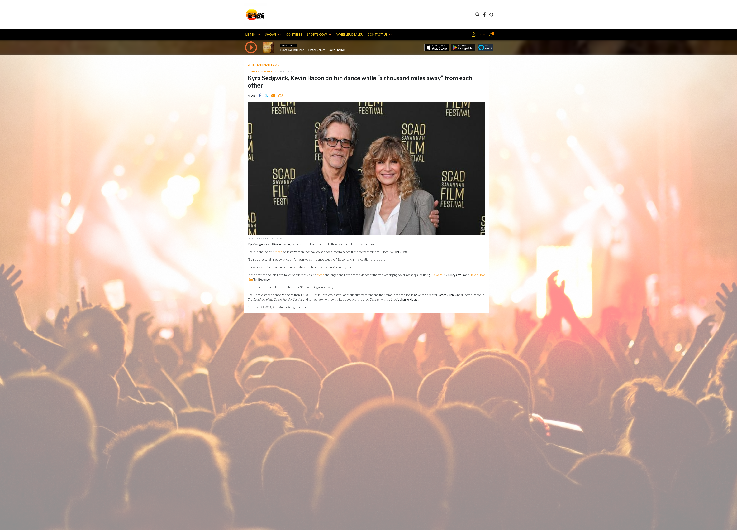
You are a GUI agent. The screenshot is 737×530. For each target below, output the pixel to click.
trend (320, 275)
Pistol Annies (316, 49)
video (279, 251)
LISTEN (250, 34)
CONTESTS (294, 34)
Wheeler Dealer (349, 34)
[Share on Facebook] (261, 95)
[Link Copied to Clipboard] (280, 95)
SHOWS (270, 34)
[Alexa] (491, 15)
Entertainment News (263, 64)
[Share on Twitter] (267, 95)
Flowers (436, 275)
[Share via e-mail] (273, 95)
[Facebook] (484, 15)
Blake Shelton (336, 49)
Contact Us (377, 34)
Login (480, 34)
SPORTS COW (317, 34)
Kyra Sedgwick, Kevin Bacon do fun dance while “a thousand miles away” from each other (360, 81)
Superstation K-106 (261, 71)
